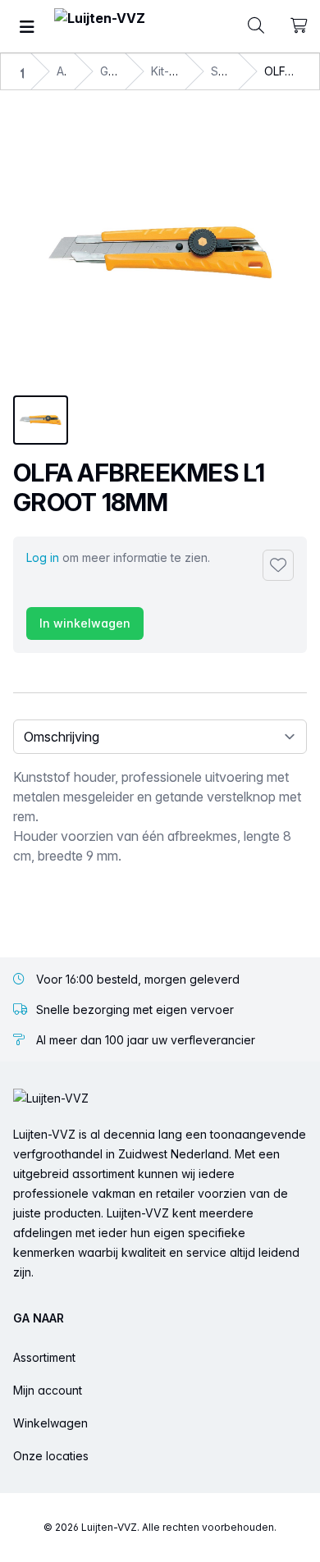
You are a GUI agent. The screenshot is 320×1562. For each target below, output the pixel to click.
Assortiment (44, 1357)
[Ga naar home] (99, 26)
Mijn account (47, 1390)
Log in (42, 557)
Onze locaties (51, 1456)
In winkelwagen (84, 623)
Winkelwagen (50, 1423)
